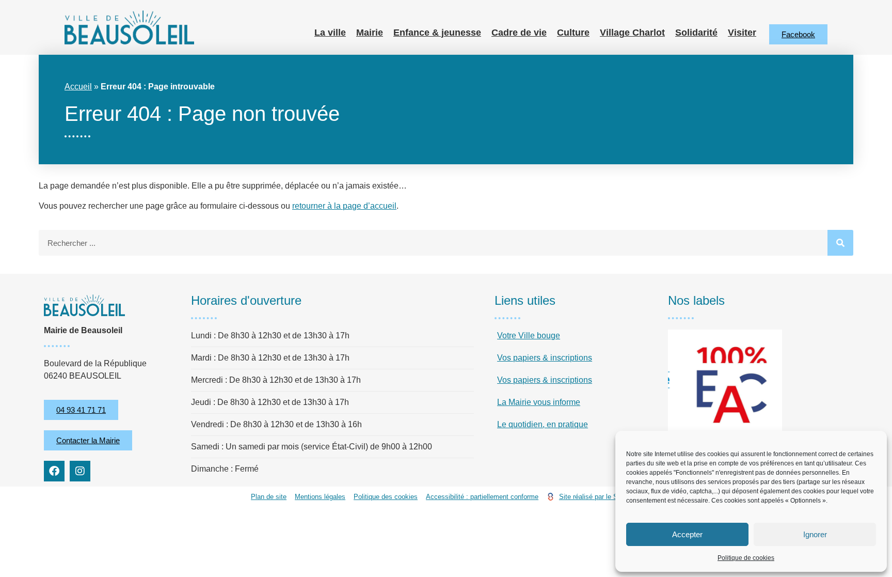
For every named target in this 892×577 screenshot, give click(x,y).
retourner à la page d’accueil (344, 205)
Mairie (369, 32)
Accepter (687, 534)
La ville (330, 32)
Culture (573, 32)
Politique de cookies (746, 558)
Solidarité (696, 32)
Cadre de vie (519, 32)
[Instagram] (80, 471)
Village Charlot (632, 32)
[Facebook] (54, 471)
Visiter (742, 32)
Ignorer (815, 534)
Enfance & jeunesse (437, 32)
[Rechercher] (840, 243)
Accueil (78, 86)
